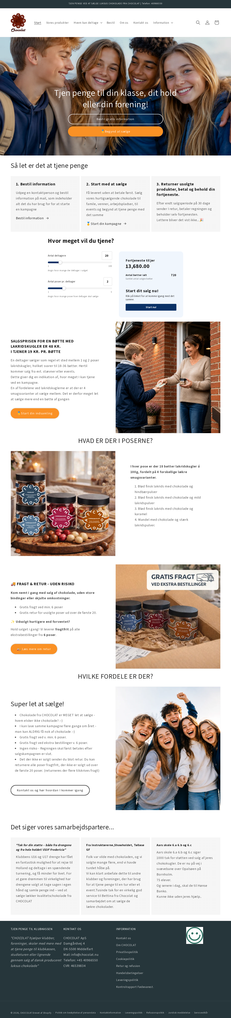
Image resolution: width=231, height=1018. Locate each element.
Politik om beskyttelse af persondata (75, 1012)
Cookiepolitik (125, 959)
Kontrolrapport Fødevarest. (135, 987)
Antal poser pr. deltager (61, 281)
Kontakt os (123, 938)
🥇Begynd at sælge (115, 131)
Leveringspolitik (127, 980)
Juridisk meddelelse (179, 1012)
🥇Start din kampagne (103, 223)
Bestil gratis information (115, 119)
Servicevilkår (201, 1012)
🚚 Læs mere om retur (34, 649)
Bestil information (30, 218)
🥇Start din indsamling (35, 413)
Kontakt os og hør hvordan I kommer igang (50, 790)
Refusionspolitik (155, 1012)
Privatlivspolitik (127, 952)
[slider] (80, 262)
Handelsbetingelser (129, 973)
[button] (87, 22)
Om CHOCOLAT (126, 945)
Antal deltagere (57, 255)
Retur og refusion (128, 966)
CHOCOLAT (26, 1012)
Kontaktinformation (110, 1012)
